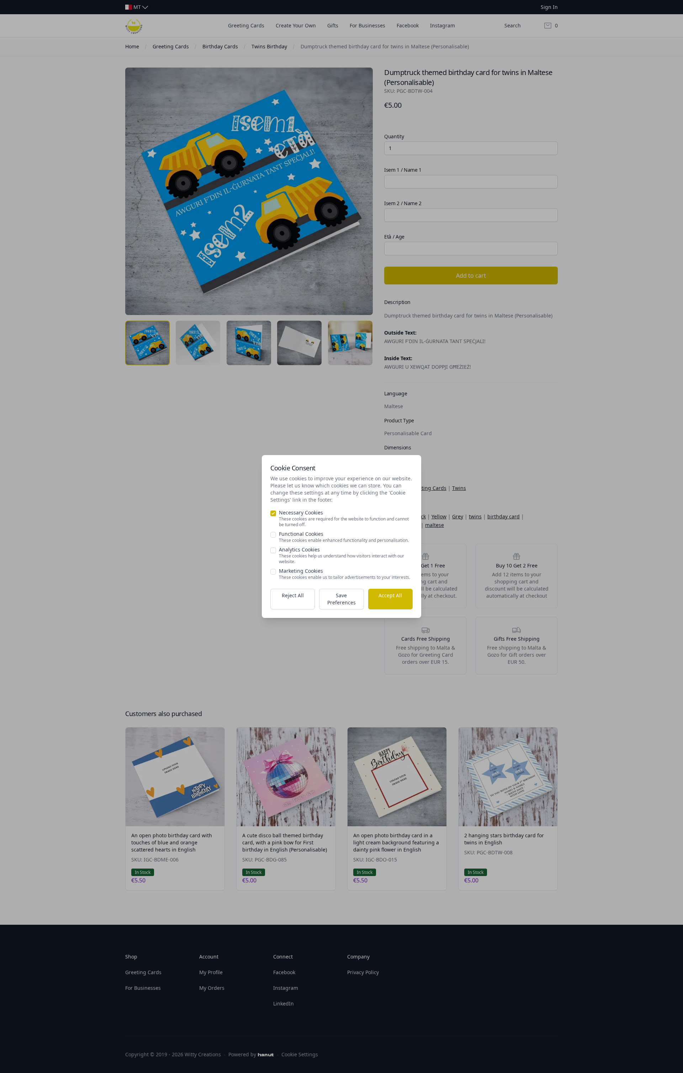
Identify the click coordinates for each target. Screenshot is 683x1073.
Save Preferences (341, 599)
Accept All (390, 595)
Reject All (293, 595)
